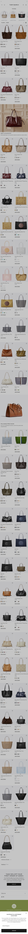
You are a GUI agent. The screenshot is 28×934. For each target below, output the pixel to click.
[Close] (26, 913)
